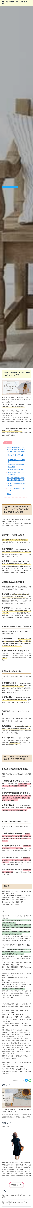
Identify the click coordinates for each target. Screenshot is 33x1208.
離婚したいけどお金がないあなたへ (10, 187)
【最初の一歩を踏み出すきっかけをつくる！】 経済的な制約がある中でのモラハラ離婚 (16, 450)
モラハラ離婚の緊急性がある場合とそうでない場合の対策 (15, 479)
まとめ (9, 494)
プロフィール (16, 1185)
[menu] (30, 3)
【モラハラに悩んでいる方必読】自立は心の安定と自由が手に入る (16, 1111)
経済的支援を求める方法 (15, 469)
